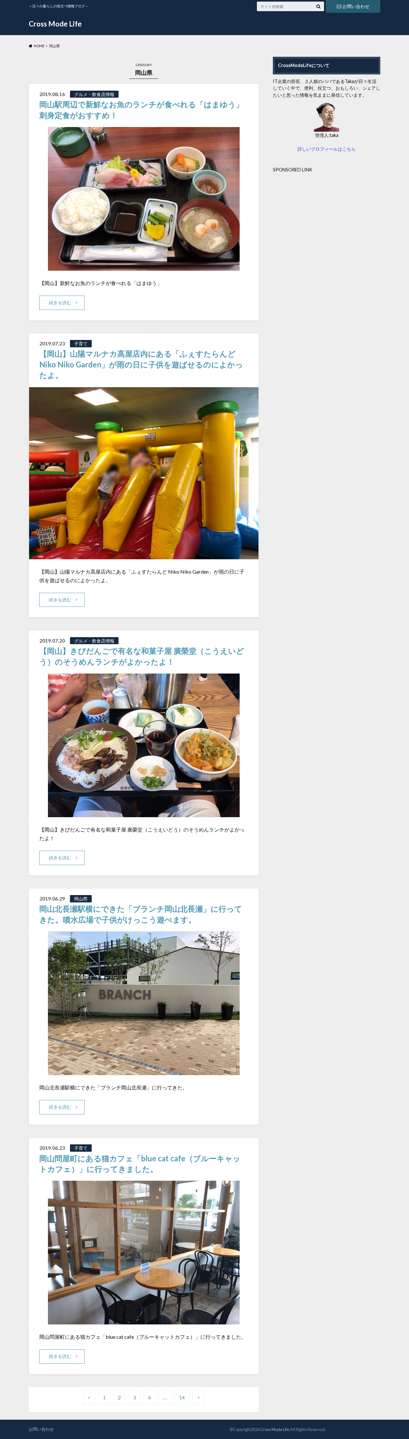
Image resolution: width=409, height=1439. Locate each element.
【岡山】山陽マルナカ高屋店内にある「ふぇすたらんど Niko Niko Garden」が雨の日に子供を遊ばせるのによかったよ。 (141, 364)
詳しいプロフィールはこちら (326, 149)
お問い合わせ (356, 6)
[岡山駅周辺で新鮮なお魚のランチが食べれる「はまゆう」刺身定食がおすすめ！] (144, 267)
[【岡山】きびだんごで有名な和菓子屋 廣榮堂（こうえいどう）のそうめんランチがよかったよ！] (144, 813)
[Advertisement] (326, 217)
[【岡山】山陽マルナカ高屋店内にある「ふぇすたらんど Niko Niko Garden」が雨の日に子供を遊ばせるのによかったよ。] (144, 555)
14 (182, 1397)
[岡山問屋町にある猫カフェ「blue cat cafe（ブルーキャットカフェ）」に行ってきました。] (144, 1320)
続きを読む (60, 302)
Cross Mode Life (55, 23)
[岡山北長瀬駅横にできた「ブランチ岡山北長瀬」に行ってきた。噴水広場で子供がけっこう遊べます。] (144, 1071)
